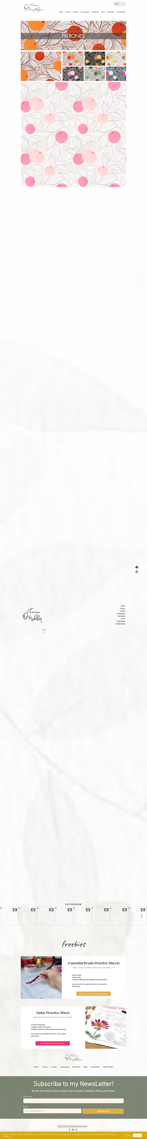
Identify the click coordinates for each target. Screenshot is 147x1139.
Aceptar (137, 1135)
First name (27, 1096)
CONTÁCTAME (120, 624)
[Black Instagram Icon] (136, 571)
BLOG (123, 619)
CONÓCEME (121, 621)
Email (26, 1106)
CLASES (122, 611)
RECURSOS (121, 616)
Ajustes (127, 1135)
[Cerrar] (144, 1135)
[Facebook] (136, 567)
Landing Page (121, 613)
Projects (122, 608)
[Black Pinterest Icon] (76, 1130)
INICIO (123, 606)
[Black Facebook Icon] (69, 1130)
